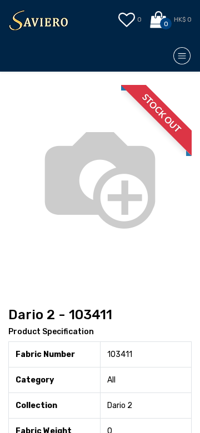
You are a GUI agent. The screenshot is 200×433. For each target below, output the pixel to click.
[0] (159, 20)
